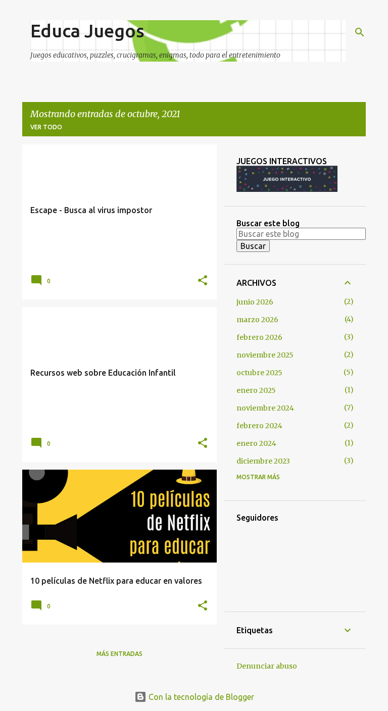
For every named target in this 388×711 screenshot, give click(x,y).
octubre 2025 (259, 372)
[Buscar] (360, 32)
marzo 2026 (257, 319)
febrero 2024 (259, 425)
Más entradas (119, 653)
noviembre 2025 (265, 355)
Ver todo (46, 127)
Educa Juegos (87, 30)
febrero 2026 (259, 337)
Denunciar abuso (266, 666)
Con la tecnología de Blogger (200, 696)
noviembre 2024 (265, 408)
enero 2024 (256, 443)
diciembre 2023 (263, 461)
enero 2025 (256, 390)
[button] (203, 280)
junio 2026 (254, 302)
